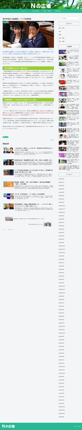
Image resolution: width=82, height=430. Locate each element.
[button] (79, 18)
